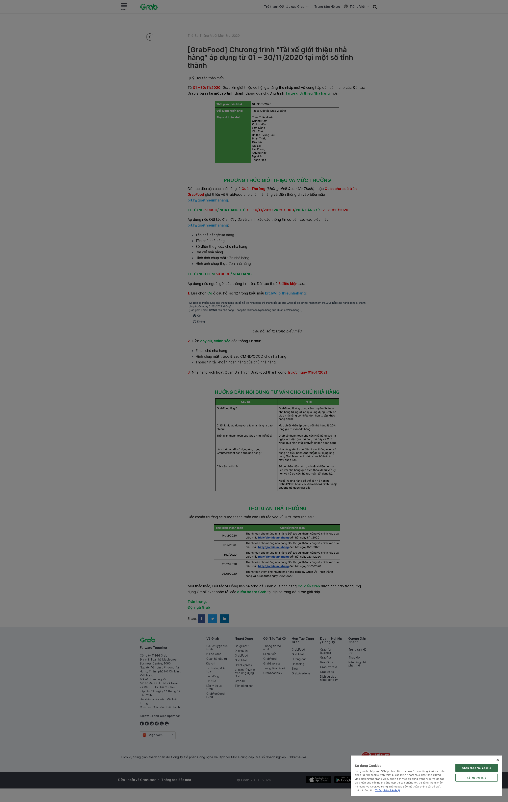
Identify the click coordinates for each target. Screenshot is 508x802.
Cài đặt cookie (476, 777)
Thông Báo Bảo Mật (387, 790)
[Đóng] (497, 760)
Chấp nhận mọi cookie (476, 767)
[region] (426, 776)
